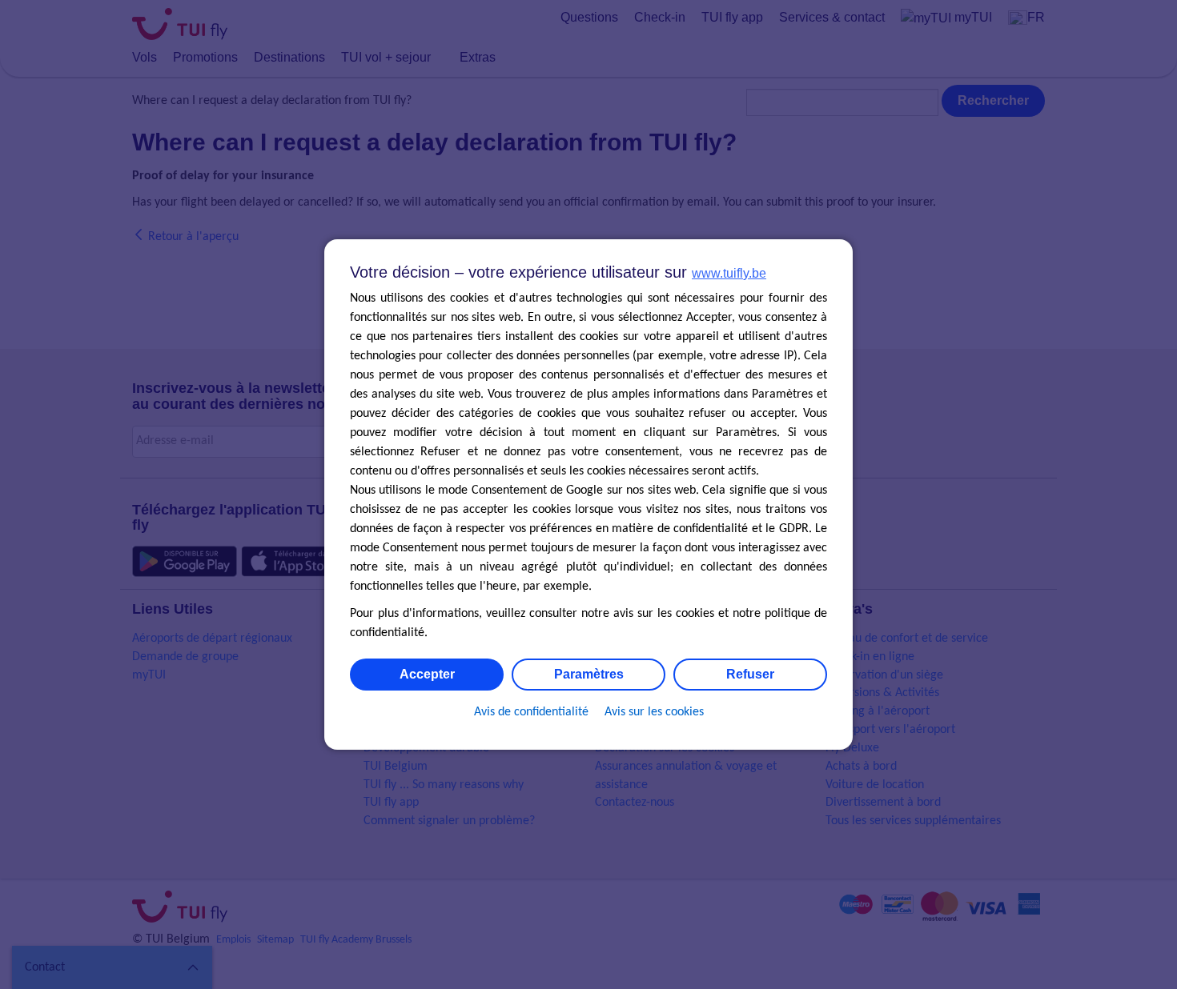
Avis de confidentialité (531, 712)
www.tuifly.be (729, 273)
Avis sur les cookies (654, 712)
